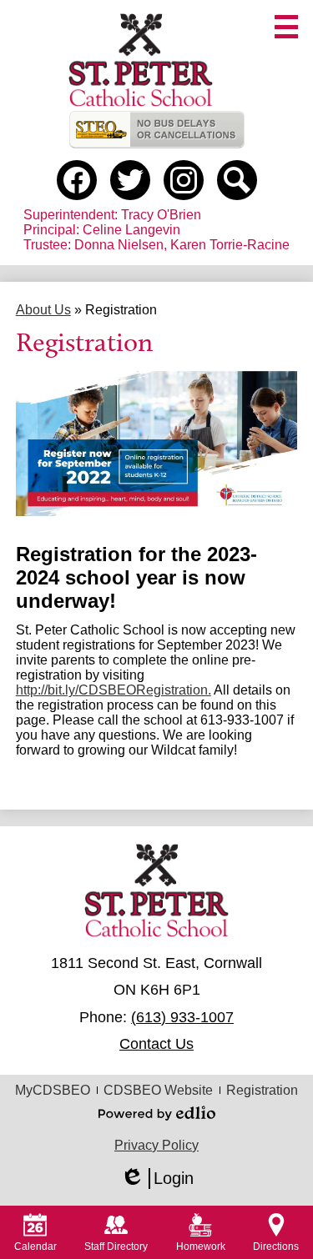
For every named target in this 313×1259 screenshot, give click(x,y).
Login (157, 1179)
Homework (200, 1246)
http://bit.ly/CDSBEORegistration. (113, 690)
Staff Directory (116, 1246)
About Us (43, 310)
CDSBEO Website (158, 1090)
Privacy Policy (156, 1145)
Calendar (35, 1246)
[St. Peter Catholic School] (141, 60)
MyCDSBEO (52, 1090)
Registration (262, 1090)
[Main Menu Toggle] (286, 26)
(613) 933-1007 (182, 1017)
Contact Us (156, 1044)
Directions (276, 1246)
